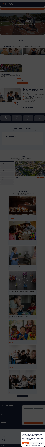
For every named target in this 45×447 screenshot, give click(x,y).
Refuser (32, 443)
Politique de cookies (27, 445)
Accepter (25, 443)
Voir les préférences (40, 443)
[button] (43, 432)
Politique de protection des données (35, 445)
